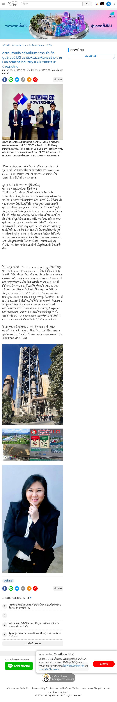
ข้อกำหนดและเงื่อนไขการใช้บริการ (65, 688)
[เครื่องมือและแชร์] (114, 4)
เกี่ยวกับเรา (53, 692)
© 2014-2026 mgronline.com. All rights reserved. (58, 695)
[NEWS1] (102, 3)
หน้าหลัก (6, 45)
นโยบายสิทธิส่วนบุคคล (49, 669)
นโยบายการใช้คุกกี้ (39, 688)
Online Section (19, 45)
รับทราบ (103, 664)
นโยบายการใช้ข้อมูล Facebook (96, 688)
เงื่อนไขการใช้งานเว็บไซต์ (73, 665)
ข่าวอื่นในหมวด (33, 643)
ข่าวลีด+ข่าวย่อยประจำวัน (40, 45)
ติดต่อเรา (64, 692)
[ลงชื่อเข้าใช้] (108, 4)
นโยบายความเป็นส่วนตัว (17, 688)
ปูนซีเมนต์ (8, 580)
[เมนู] (3, 3)
